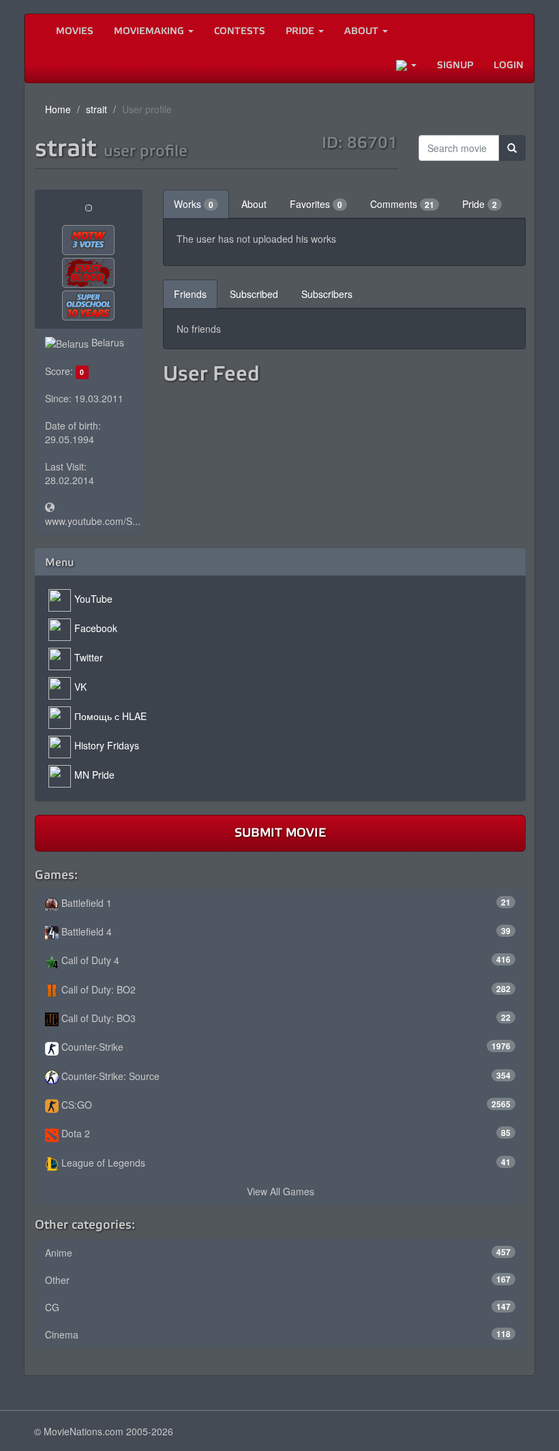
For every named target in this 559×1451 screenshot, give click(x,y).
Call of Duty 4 (285, 960)
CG (278, 1307)
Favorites (316, 204)
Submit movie (280, 832)
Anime (278, 1252)
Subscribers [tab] (326, 294)
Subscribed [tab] (254, 294)
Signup (455, 65)
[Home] (35, 31)
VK (80, 686)
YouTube (93, 598)
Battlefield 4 (285, 931)
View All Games (280, 1191)
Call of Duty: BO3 (285, 1018)
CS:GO (285, 1104)
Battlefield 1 (285, 903)
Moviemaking (150, 31)
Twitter (88, 657)
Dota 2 (285, 1133)
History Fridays (106, 745)
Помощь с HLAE (110, 716)
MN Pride (94, 774)
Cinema (278, 1334)
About (362, 31)
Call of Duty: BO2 (285, 989)
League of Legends (285, 1162)
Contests (239, 31)
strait (96, 109)
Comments (402, 204)
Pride (301, 31)
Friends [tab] (190, 294)
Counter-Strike (285, 1046)
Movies (74, 31)
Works (193, 204)
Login (509, 65)
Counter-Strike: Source (285, 1076)
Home (58, 109)
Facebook (95, 628)
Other (278, 1280)
